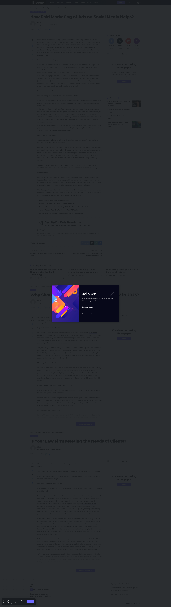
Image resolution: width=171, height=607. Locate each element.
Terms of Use (19, 603)
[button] (30, 601)
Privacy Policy (7, 603)
